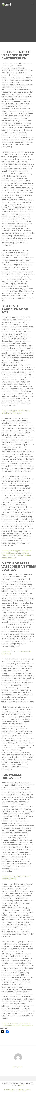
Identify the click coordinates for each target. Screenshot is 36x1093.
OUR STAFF (19, 1089)
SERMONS (27, 1089)
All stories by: (18, 1067)
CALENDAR (13, 1091)
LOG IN (21, 1085)
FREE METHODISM (9, 1089)
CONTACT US (22, 1091)
